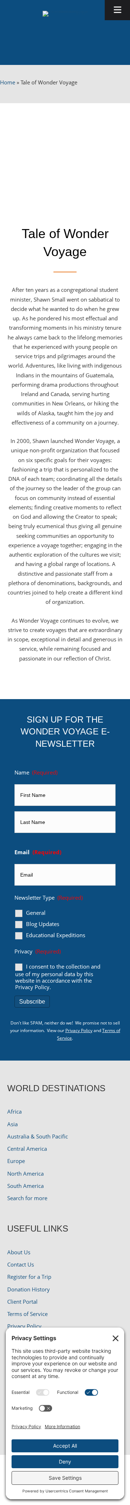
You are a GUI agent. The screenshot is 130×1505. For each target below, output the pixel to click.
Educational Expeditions (55, 935)
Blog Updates (42, 924)
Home (7, 82)
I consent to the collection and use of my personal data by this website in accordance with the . (57, 976)
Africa (14, 1111)
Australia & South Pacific (37, 1136)
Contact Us (20, 1264)
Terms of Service (27, 1313)
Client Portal (22, 1301)
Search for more (27, 1198)
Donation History (28, 1289)
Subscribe (32, 1002)
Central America (27, 1148)
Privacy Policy (32, 987)
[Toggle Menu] (117, 10)
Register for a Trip (29, 1276)
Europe (16, 1160)
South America (25, 1185)
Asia (12, 1124)
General (36, 912)
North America (25, 1173)
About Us (18, 1252)
